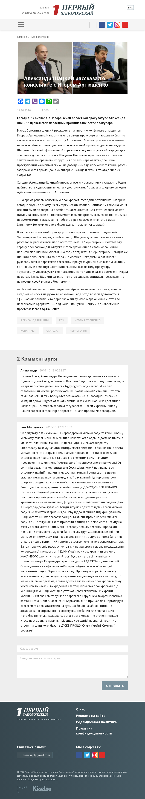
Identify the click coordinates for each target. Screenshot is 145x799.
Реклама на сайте (90, 715)
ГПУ (61, 320)
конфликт (28, 330)
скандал (52, 330)
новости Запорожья (60, 772)
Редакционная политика (96, 722)
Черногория (78, 330)
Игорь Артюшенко (88, 320)
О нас (80, 709)
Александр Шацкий (35, 320)
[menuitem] (130, 7)
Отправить (115, 686)
